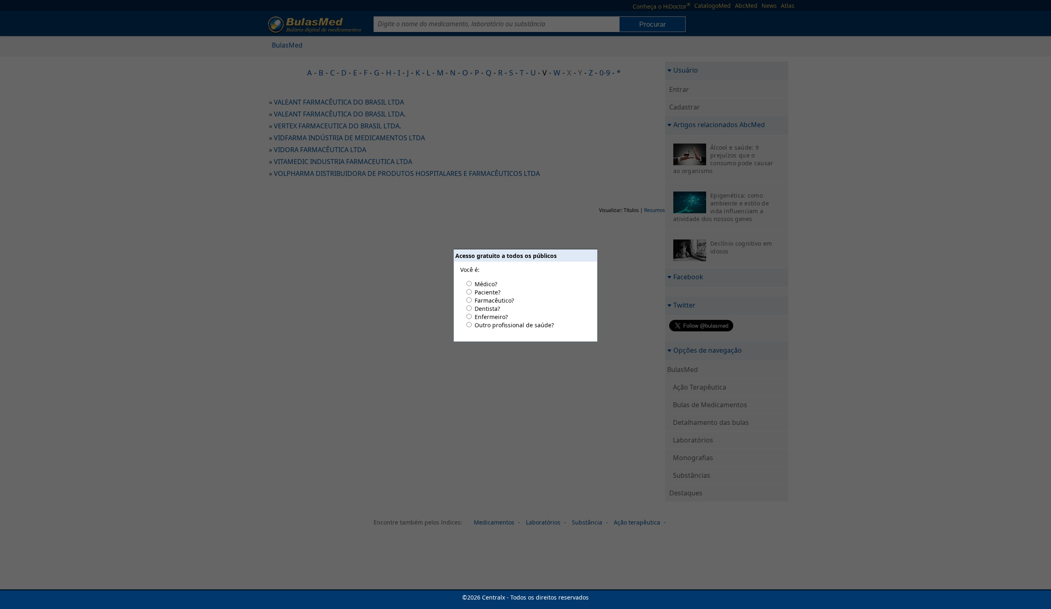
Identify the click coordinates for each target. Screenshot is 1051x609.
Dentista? (487, 308)
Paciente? (487, 292)
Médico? (486, 284)
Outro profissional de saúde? (514, 325)
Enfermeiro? (491, 317)
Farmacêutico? (494, 300)
